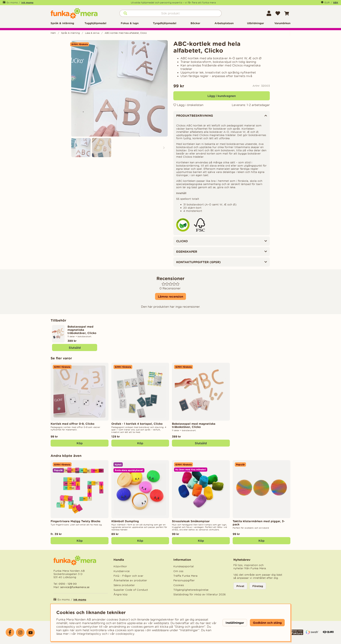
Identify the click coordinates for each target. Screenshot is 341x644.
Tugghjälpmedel (95, 23)
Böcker (195, 23)
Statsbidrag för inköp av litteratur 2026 (199, 594)
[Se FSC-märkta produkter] (199, 230)
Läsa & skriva (92, 33)
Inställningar (235, 622)
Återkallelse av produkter (130, 580)
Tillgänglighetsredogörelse (191, 589)
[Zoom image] (81, 147)
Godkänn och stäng (267, 622)
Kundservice (121, 571)
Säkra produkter (124, 585)
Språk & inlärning (62, 23)
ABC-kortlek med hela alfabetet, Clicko (126, 33)
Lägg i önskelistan (189, 105)
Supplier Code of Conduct (130, 589)
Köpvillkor (120, 566)
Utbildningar (255, 23)
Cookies (178, 585)
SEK (335, 2)
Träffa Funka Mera (185, 575)
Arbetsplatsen (224, 23)
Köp (80, 540)
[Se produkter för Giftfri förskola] (183, 230)
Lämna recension (170, 296)
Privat (240, 586)
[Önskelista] (278, 13)
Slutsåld (75, 347)
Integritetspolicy (89, 633)
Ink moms (27, 2)
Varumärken (282, 23)
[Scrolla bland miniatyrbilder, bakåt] (75, 147)
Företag (257, 586)
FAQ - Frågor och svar (128, 575)
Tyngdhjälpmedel (164, 23)
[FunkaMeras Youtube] (30, 632)
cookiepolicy (125, 633)
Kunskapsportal (183, 566)
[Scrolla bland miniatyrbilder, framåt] (164, 147)
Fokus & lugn (130, 23)
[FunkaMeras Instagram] (20, 632)
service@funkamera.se (74, 587)
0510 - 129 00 (68, 583)
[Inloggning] (269, 13)
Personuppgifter (184, 580)
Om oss (178, 571)
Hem (53, 33)
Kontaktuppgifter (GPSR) (198, 262)
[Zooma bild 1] (119, 88)
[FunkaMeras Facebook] (10, 632)
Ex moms (12, 2)
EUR (327, 2)
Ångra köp (120, 594)
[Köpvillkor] (297, 634)
